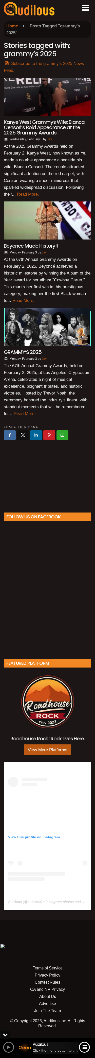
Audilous (15, 902)
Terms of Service (48, 968)
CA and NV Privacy (47, 989)
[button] (85, 8)
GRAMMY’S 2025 (23, 352)
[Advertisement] (48, 474)
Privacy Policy (47, 975)
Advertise (47, 1003)
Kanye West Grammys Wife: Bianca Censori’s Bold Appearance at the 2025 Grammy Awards (44, 127)
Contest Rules (47, 982)
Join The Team (47, 1011)
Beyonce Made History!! (31, 245)
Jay (49, 139)
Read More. (28, 194)
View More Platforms (47, 749)
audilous (34, 902)
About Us (47, 996)
